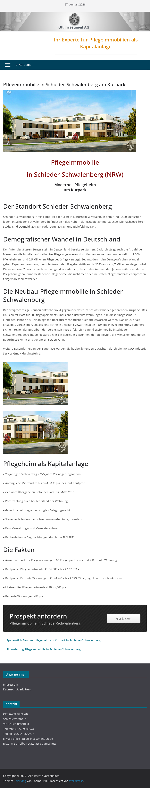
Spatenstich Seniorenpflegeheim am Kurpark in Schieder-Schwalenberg (54, 640)
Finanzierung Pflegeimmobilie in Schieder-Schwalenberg (44, 649)
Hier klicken (123, 618)
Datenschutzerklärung (17, 689)
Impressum (10, 684)
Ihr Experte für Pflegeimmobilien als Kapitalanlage (96, 43)
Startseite (23, 65)
